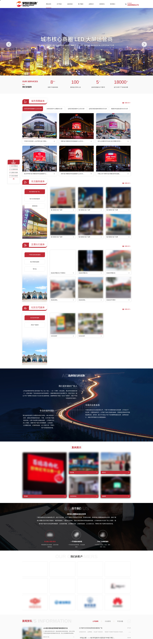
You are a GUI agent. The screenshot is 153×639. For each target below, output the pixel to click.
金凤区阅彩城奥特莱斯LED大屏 (98, 108)
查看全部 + (128, 102)
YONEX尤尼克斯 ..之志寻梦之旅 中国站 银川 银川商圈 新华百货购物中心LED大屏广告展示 (36, 141)
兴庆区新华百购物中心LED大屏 (33, 108)
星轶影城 (34, 206)
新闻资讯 (27, 621)
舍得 (90, 577)
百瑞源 (26, 496)
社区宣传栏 (54, 336)
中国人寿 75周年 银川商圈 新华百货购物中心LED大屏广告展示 (110, 173)
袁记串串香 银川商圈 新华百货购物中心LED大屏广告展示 (36, 173)
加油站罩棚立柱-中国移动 (58, 273)
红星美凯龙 (73, 496)
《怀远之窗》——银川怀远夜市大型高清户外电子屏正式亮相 (97, 638)
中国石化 (117, 594)
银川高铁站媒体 (34, 262)
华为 (117, 610)
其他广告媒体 (35, 325)
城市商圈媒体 (13, 166)
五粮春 (62, 577)
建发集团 (62, 610)
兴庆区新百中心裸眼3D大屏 (54, 108)
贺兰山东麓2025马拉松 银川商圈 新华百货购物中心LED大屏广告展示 (110, 141)
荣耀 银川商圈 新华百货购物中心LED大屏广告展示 (73, 141)
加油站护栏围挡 (110, 300)
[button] (73, 71)
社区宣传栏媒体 (34, 317)
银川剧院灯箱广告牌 (56, 210)
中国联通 (62, 594)
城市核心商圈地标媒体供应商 (76, 514)
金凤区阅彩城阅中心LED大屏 (76, 108)
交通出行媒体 (13, 172)
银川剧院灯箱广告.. (34, 191)
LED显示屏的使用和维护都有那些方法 (55, 628)
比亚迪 (72, 472)
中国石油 (90, 594)
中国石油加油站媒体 (34, 254)
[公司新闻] (129, 621)
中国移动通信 (35, 594)
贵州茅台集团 (35, 577)
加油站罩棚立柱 (83, 273)
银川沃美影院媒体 (35, 198)
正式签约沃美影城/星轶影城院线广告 (90, 628)
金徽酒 (104, 496)
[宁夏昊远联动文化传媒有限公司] (27, 4)
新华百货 (90, 610)
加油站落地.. (54, 300)
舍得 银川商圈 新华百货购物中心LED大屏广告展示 (73, 173)
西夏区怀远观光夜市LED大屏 (119, 108)
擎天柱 (35, 269)
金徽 (117, 577)
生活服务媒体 (13, 169)
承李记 (104, 472)
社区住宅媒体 (13, 175)
